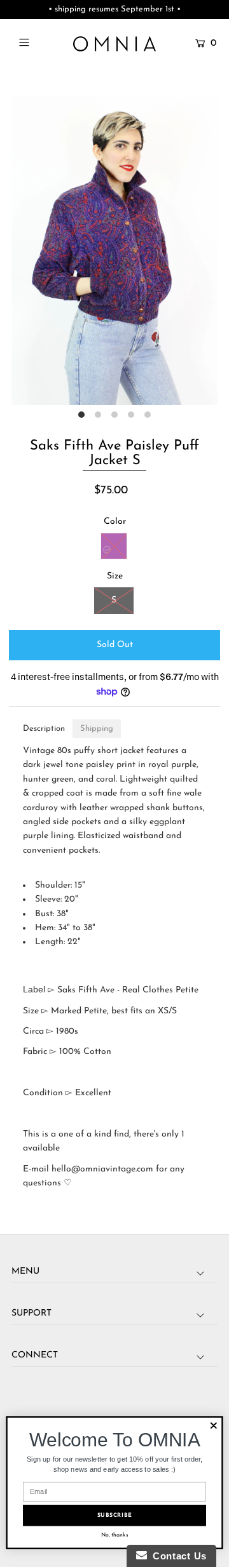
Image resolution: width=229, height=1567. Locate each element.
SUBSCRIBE (114, 1515)
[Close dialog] (213, 1425)
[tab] (44, 728)
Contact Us (177, 1555)
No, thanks (114, 1535)
